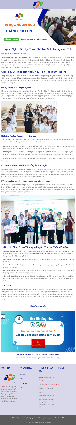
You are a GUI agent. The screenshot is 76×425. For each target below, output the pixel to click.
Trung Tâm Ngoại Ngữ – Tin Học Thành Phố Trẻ (17, 58)
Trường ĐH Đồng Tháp (23, 418)
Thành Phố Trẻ (5, 387)
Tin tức (22, 387)
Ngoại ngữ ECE (35, 418)
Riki (56, 418)
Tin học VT (61, 418)
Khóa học (23, 379)
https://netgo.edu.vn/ (52, 384)
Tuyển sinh (23, 383)
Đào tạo (22, 375)
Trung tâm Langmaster (47, 418)
